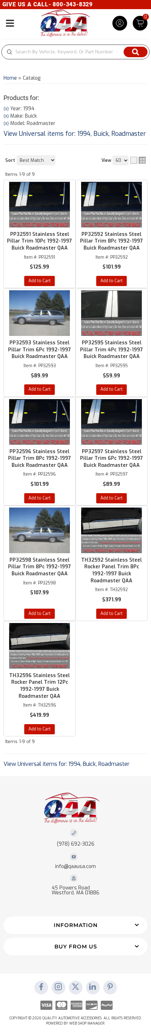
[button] (75, 52)
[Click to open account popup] (119, 23)
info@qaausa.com (75, 866)
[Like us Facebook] (41, 987)
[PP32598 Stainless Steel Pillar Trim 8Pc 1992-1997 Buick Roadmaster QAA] (39, 530)
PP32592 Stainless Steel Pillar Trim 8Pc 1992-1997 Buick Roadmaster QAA (111, 241)
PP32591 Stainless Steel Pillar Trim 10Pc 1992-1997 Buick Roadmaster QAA (39, 241)
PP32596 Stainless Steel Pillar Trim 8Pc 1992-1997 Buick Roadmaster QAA (39, 458)
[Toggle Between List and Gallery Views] (138, 160)
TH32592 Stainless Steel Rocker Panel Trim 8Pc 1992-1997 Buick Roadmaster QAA (111, 570)
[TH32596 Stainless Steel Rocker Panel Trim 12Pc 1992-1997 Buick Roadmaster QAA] (39, 646)
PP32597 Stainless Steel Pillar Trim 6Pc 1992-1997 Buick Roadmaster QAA (111, 458)
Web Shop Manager (86, 1023)
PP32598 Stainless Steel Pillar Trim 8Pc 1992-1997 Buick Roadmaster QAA (39, 567)
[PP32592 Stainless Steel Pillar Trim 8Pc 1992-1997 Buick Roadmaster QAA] (111, 204)
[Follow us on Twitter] (75, 987)
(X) (6, 109)
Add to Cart (39, 281)
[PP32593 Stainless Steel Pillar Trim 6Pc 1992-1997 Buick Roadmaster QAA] (39, 313)
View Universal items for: (75, 134)
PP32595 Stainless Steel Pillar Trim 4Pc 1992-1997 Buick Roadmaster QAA (111, 349)
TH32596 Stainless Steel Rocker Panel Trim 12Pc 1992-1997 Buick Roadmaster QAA (39, 686)
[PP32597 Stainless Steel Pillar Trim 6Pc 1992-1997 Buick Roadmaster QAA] (111, 422)
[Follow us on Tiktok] (92, 987)
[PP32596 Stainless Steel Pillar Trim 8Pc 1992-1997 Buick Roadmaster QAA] (39, 422)
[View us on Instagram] (58, 987)
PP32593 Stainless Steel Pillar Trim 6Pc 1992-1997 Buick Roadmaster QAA (39, 349)
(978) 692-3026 (75, 844)
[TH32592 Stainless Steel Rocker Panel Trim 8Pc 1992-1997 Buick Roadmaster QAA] (111, 530)
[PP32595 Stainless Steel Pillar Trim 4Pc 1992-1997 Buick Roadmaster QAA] (111, 313)
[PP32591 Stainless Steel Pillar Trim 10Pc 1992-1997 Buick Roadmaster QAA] (39, 204)
